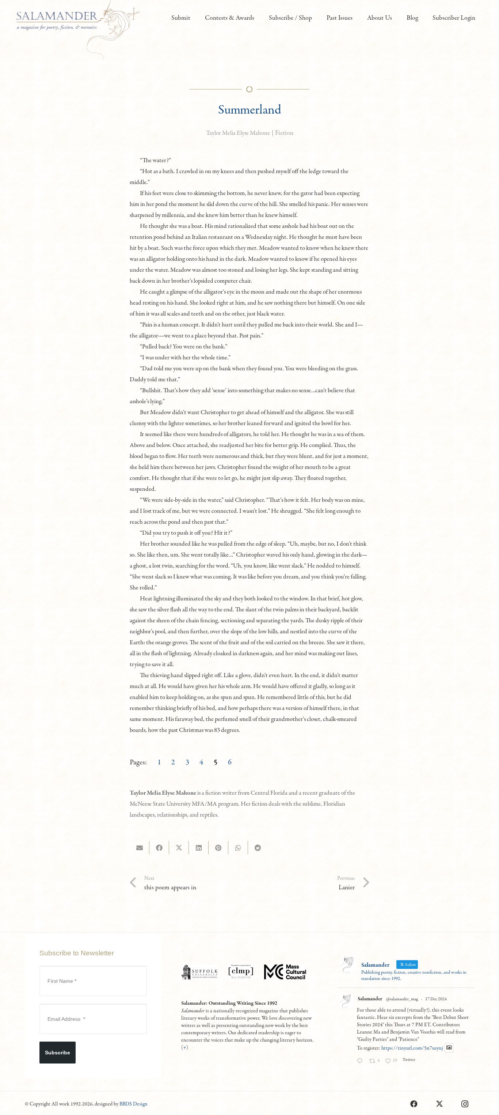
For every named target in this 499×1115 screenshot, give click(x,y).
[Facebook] (414, 1104)
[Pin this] (218, 847)
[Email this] (139, 847)
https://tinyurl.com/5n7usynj (412, 1048)
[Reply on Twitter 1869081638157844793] (361, 1061)
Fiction (284, 133)
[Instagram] (465, 1104)
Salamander (370, 999)
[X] (439, 1104)
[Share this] (159, 847)
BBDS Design (133, 1104)
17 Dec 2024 (436, 999)
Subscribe (57, 1052)
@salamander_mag (402, 999)
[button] (194, 18)
